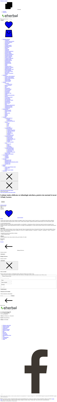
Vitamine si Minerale (8, 56)
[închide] (9, 265)
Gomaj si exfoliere (10, 141)
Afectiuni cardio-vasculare (9, 41)
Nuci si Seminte (7, 90)
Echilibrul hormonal (8, 60)
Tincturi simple (7, 79)
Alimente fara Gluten (8, 106)
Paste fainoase (7, 88)
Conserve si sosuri (8, 89)
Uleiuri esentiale (8, 81)
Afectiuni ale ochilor (8, 55)
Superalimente (7, 101)
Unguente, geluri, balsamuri (10, 76)
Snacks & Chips (8, 102)
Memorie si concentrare (9, 73)
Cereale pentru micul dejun (9, 95)
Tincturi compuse (8, 80)
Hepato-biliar (7, 43)
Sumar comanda (4, 282)
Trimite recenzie (3, 289)
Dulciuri (6, 86)
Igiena (6, 142)
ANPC (4, 339)
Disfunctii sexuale (8, 63)
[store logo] (8, 310)
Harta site (4, 332)
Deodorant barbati (10, 148)
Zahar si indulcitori (8, 85)
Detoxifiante (7, 47)
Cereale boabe (7, 98)
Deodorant (9, 145)
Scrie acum (3, 254)
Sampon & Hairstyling (11, 151)
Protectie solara (7, 152)
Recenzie (3, 284)
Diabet (6, 65)
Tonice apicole (7, 113)
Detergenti (4, 158)
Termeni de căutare (6, 326)
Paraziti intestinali (8, 70)
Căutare (2, 20)
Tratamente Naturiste (6, 39)
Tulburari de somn (8, 68)
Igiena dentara (9, 146)
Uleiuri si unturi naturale (9, 153)
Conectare (4, 11)
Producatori (5, 170)
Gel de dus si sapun (10, 149)
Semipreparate (7, 108)
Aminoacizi (7, 50)
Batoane (6, 96)
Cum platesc (5, 338)
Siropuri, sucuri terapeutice (9, 78)
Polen (6, 112)
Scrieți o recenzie (3, 205)
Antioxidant (7, 49)
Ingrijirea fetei (9, 150)
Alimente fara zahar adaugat (10, 105)
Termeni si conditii (6, 330)
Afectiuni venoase (8, 66)
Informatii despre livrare (7, 335)
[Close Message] (9, 176)
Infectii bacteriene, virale (9, 69)
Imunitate (6, 44)
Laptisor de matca (8, 111)
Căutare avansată (6, 327)
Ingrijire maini (9, 136)
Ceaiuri (6, 168)
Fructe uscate (7, 92)
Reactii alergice (7, 61)
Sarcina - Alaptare (8, 57)
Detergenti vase (7, 162)
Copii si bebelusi (6, 154)
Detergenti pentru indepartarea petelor (11, 161)
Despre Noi (5, 333)
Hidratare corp (9, 139)
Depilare (8, 140)
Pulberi (6, 94)
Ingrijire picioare (10, 137)
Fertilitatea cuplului (8, 46)
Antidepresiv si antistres (9, 67)
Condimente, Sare (8, 93)
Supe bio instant (8, 99)
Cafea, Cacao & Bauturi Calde (10, 166)
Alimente (4, 82)
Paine (6, 104)
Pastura (6, 114)
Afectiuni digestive (8, 45)
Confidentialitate (5, 337)
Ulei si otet (7, 83)
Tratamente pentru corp (11, 138)
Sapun (8, 144)
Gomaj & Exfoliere (10, 134)
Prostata (6, 48)
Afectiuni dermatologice (9, 51)
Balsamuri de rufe (8, 160)
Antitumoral (7, 40)
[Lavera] (2, 204)
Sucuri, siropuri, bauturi (9, 169)
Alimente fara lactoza (8, 107)
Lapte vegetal (7, 167)
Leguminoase (7, 91)
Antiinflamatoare (8, 62)
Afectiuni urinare (8, 52)
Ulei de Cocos (9, 84)
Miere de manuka (8, 110)
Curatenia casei (7, 163)
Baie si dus (9, 143)
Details (1, 218)
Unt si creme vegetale (8, 97)
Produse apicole (5, 109)
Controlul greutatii (8, 59)
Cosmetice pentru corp (9, 135)
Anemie (6, 74)
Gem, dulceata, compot (9, 100)
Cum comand (5, 334)
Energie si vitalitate (8, 53)
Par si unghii (7, 72)
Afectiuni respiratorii (8, 42)
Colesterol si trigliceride (9, 58)
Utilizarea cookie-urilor (7, 325)
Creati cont (5, 12)
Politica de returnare (6, 329)
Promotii (4, 164)
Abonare (12, 295)
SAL (3, 336)
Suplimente (5, 75)
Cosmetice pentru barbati (9, 147)
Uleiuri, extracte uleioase (9, 77)
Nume (2, 280)
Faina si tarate (7, 103)
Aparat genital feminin (9, 71)
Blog (3, 331)
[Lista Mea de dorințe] (8, 28)
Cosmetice (7, 157)
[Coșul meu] (8, 37)
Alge (6, 87)
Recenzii (2, 241)
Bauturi (4, 165)
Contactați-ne (5, 328)
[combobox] (5, 19)
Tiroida (6, 64)
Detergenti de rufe (8, 159)
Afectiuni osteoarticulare (9, 54)
